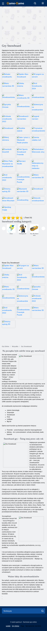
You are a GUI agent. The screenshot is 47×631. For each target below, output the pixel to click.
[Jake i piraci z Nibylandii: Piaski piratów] (23, 141)
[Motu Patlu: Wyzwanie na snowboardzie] (8, 166)
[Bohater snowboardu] (8, 77)
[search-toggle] (35, 3)
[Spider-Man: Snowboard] (23, 77)
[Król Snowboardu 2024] (38, 87)
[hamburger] (3, 3)
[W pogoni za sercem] (38, 77)
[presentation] (4, 228)
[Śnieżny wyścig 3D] (8, 191)
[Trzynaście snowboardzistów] (38, 131)
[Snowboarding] (23, 200)
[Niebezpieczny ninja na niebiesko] (38, 166)
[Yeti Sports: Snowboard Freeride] (23, 153)
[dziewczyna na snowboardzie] (38, 108)
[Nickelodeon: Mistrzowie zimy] (38, 153)
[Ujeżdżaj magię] (8, 210)
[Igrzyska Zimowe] (8, 108)
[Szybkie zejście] (23, 131)
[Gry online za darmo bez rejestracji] (15, 3)
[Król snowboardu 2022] (8, 179)
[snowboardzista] (38, 98)
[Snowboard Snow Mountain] (8, 200)
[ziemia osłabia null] (38, 141)
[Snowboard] (8, 131)
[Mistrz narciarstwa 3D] (8, 87)
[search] (42, 611)
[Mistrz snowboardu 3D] (23, 98)
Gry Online (15, 626)
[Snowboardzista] (8, 98)
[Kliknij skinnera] (8, 141)
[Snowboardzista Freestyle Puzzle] (23, 179)
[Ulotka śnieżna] (23, 87)
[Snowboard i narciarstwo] (23, 120)
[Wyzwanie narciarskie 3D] (23, 191)
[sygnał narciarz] (38, 120)
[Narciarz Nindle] (23, 166)
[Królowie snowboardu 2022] (8, 120)
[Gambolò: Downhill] (8, 153)
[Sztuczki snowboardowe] (38, 200)
